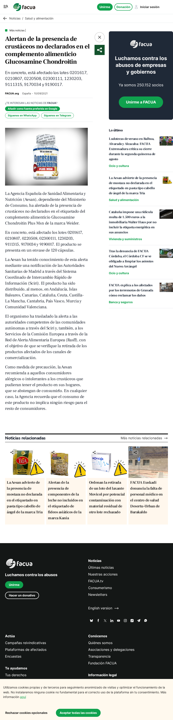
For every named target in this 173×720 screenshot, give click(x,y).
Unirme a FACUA (141, 102)
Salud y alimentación (124, 200)
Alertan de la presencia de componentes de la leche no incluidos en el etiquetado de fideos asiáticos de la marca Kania (65, 500)
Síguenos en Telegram (57, 115)
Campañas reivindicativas (25, 643)
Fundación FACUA (102, 663)
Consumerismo (100, 588)
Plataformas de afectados (25, 650)
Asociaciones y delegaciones (111, 650)
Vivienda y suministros (125, 239)
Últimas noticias (101, 568)
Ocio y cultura (119, 166)
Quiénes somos (100, 643)
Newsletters (97, 595)
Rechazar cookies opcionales (26, 712)
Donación (123, 7)
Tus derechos (15, 675)
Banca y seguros (121, 302)
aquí (23, 697)
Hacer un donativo (22, 595)
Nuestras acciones (103, 574)
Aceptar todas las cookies (78, 712)
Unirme (105, 7)
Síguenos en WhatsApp (22, 115)
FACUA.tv (95, 581)
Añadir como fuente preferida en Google (32, 108)
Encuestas (13, 656)
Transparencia (99, 656)
